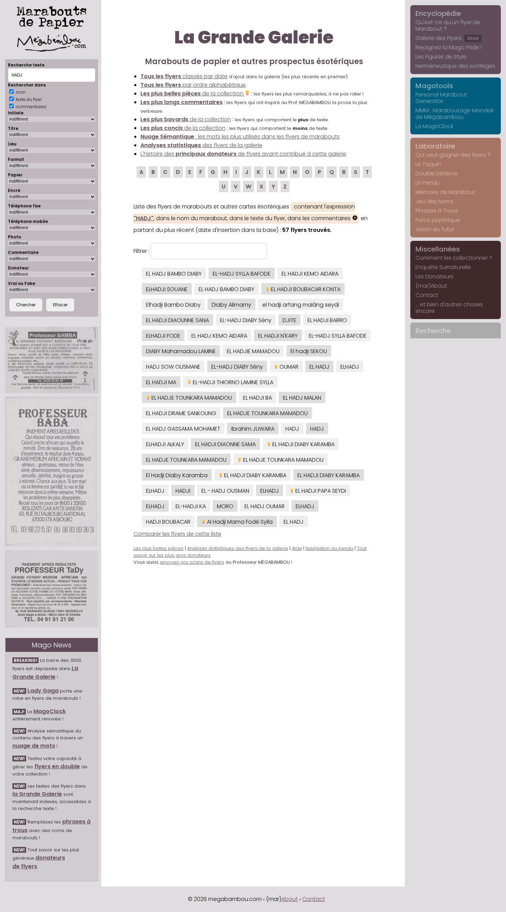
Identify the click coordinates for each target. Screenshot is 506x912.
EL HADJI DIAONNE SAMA (225, 444)
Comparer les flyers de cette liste (177, 534)
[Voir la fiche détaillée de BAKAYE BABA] (51, 471)
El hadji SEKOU (309, 351)
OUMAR (288, 367)
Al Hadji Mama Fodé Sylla (239, 522)
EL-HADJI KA (191, 506)
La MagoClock (434, 126)
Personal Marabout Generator (441, 98)
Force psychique (437, 220)
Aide (297, 548)
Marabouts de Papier (52, 16)
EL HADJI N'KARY (278, 336)
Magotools (434, 86)
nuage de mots (33, 746)
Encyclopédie (438, 13)
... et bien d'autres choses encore (449, 307)
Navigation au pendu (329, 548)
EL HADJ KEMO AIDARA (219, 336)
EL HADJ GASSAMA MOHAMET (183, 429)
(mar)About (431, 286)
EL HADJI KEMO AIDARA (310, 274)
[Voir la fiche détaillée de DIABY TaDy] (51, 589)
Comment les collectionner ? (453, 258)
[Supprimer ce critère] (355, 219)
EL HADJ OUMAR (264, 506)
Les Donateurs (434, 276)
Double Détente (436, 173)
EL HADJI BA (257, 398)
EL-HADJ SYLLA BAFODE (242, 274)
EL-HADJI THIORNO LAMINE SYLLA (232, 382)
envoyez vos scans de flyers (192, 562)
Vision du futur (434, 229)
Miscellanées (437, 249)
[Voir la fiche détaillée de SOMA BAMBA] (51, 360)
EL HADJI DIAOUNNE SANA (177, 320)
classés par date (184, 76)
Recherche (433, 331)
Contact (426, 295)
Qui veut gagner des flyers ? (453, 155)
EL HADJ (319, 367)
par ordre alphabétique (193, 85)
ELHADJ (349, 367)
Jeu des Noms (434, 201)
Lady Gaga (43, 691)
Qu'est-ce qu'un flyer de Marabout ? (447, 25)
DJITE (289, 320)
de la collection (192, 94)
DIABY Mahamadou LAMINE (181, 351)
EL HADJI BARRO (327, 320)
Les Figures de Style (440, 57)
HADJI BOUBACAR (168, 522)
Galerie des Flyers (447, 38)
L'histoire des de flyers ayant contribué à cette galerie (243, 154)
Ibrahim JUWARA (252, 429)
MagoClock (49, 711)
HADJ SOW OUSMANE (173, 367)
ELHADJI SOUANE (167, 289)
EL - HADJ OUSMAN (225, 491)
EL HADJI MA (161, 382)
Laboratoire (435, 146)
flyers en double (57, 766)
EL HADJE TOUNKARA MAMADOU (191, 398)
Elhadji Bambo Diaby (173, 305)
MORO (225, 506)
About (289, 899)
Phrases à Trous (436, 211)
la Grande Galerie (37, 794)
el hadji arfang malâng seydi (300, 305)
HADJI (183, 491)
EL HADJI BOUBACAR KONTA (305, 289)
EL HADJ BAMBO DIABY (174, 274)
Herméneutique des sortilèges (455, 66)
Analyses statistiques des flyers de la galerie (237, 548)
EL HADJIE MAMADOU (253, 351)
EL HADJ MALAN (302, 398)
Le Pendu (427, 183)
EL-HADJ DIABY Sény (246, 320)
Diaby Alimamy (231, 305)
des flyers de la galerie (201, 145)
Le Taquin (428, 164)
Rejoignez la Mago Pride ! (448, 47)
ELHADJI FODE (163, 336)
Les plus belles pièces (158, 548)
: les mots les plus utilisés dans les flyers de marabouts (240, 137)
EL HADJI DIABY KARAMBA (303, 444)
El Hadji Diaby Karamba (177, 475)
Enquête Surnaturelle (443, 267)
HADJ (292, 429)
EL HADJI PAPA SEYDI (320, 491)
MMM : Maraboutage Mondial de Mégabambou (454, 113)
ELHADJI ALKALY (165, 444)
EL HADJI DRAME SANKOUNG (181, 413)
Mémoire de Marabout (445, 192)
